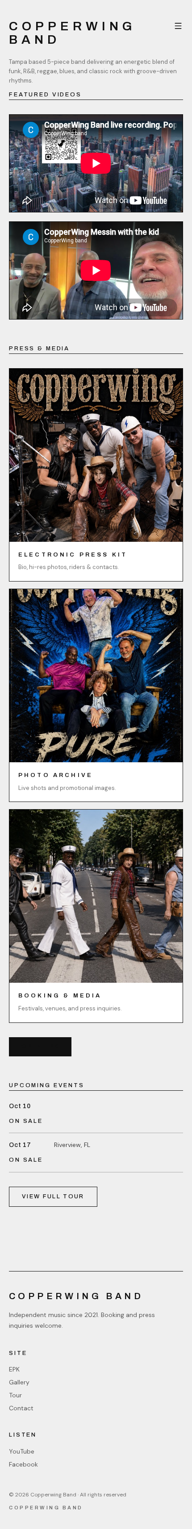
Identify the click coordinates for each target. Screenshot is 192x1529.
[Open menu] (178, 26)
